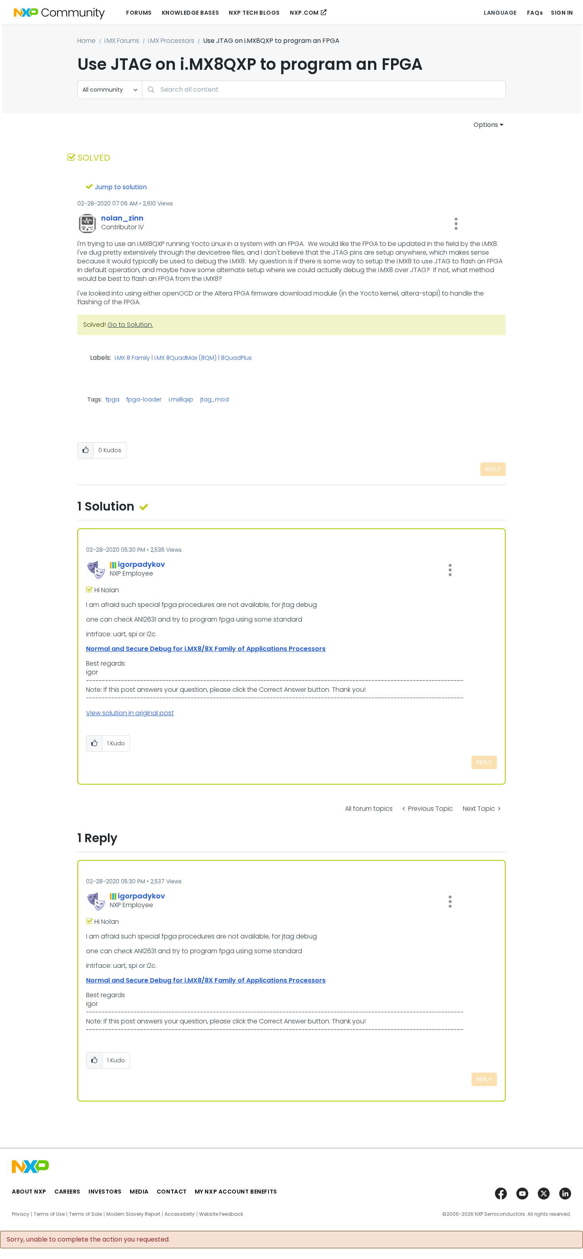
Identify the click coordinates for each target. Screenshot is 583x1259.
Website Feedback (221, 1214)
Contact (172, 1192)
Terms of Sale (85, 1214)
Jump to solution (121, 187)
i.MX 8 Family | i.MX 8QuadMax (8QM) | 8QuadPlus (183, 358)
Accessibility (180, 1214)
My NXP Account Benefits (236, 1192)
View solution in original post (130, 713)
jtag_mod (214, 399)
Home (86, 40)
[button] (456, 224)
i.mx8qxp (181, 399)
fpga (112, 399)
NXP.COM (304, 13)
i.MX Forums (121, 40)
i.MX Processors (171, 40)
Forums (139, 13)
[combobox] (324, 89)
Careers (67, 1192)
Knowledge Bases (190, 13)
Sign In (562, 13)
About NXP (29, 1192)
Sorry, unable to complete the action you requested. (88, 1239)
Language (500, 13)
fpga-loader (144, 399)
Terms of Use (49, 1214)
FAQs (535, 13)
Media (139, 1192)
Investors (105, 1192)
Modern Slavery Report (133, 1214)
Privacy (20, 1214)
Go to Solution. (130, 324)
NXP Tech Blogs (254, 13)
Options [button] (486, 124)
